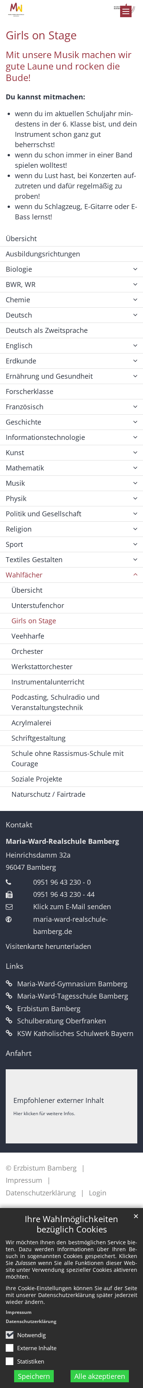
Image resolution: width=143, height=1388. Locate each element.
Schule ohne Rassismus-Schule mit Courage (67, 758)
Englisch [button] (19, 345)
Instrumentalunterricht (47, 681)
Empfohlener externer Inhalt (58, 1100)
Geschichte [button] (23, 421)
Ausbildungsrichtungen (43, 253)
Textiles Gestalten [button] (34, 559)
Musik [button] (15, 483)
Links (14, 966)
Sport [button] (14, 544)
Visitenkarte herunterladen (48, 946)
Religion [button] (19, 528)
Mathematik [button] (25, 467)
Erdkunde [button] (21, 360)
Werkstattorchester (41, 666)
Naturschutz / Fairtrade (48, 794)
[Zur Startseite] (71, 9)
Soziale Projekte (36, 778)
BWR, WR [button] (20, 284)
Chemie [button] (18, 299)
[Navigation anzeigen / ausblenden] (126, 11)
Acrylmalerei (31, 722)
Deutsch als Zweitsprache (47, 330)
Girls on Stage (41, 35)
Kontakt (19, 824)
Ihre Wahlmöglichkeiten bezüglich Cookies (71, 1224)
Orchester (27, 651)
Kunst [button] (15, 452)
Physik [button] (16, 498)
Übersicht (21, 238)
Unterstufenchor (37, 605)
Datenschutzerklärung (31, 1321)
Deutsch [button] (19, 314)
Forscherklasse (29, 391)
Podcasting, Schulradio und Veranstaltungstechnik (55, 702)
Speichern (34, 1376)
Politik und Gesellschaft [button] (43, 513)
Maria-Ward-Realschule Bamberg (62, 841)
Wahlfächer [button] (24, 574)
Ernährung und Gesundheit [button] (49, 376)
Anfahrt (19, 1053)
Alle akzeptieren (99, 1376)
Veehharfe (27, 635)
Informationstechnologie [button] (45, 437)
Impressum (19, 1312)
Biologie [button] (19, 269)
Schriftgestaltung (38, 738)
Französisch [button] (24, 406)
